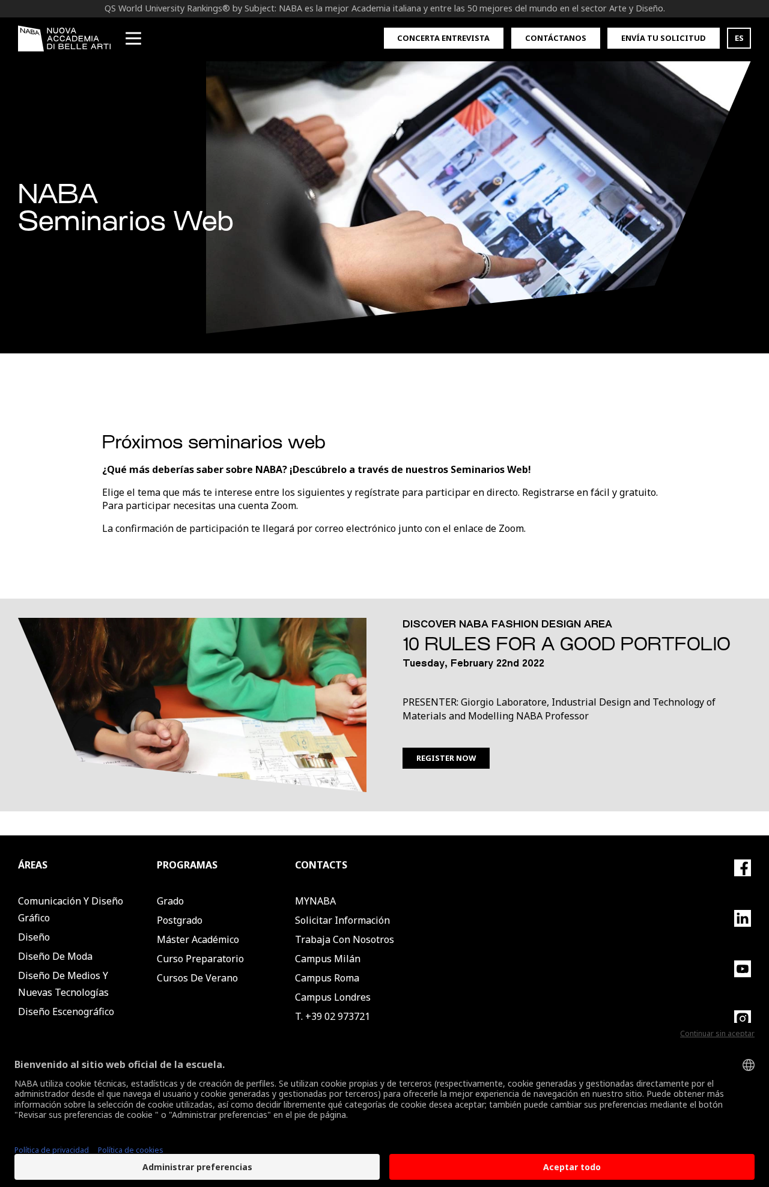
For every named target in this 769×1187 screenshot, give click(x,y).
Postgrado (179, 920)
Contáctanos (555, 37)
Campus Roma (327, 977)
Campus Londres (333, 997)
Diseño (34, 937)
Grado (170, 901)
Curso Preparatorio (200, 958)
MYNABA (315, 901)
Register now (446, 757)
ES (739, 37)
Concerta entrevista (443, 37)
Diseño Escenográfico (66, 1011)
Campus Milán (327, 958)
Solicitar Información (342, 920)
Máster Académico (198, 939)
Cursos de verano (197, 977)
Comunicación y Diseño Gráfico (70, 909)
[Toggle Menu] (133, 38)
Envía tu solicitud (663, 37)
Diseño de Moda (55, 956)
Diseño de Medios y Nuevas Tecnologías (63, 984)
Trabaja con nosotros (344, 939)
